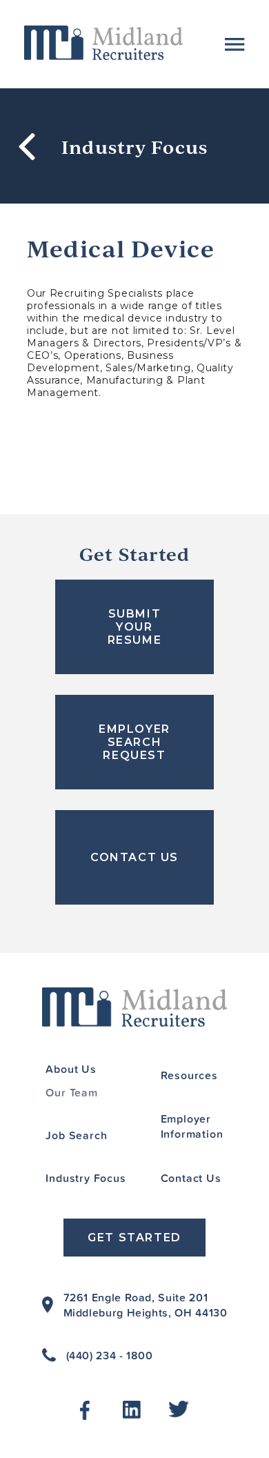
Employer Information (192, 1126)
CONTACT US (134, 857)
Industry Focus (86, 1177)
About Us (71, 1068)
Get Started (134, 1237)
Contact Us (191, 1177)
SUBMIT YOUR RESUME (135, 627)
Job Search (76, 1135)
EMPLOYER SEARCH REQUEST (134, 742)
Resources (189, 1075)
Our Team (71, 1092)
